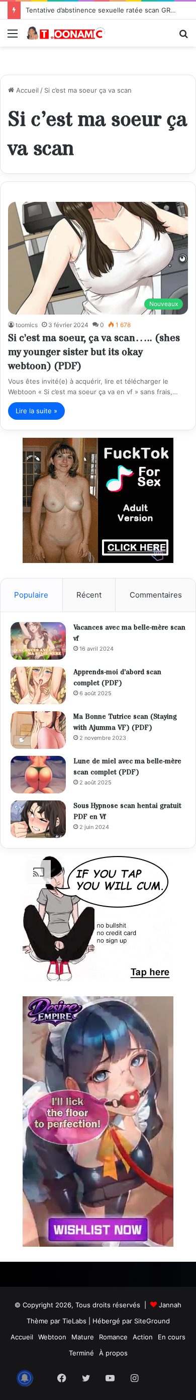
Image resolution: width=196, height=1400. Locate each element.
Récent (89, 595)
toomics (27, 325)
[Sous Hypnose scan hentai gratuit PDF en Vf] (38, 819)
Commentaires (156, 595)
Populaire (31, 595)
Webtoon (52, 1337)
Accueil (26, 90)
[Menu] (13, 37)
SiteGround (152, 1321)
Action (143, 1337)
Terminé (81, 1353)
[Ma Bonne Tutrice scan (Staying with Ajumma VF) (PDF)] (38, 730)
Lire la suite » (36, 411)
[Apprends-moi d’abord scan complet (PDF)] (38, 685)
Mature (82, 1337)
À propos (113, 1353)
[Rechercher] (183, 37)
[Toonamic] (65, 33)
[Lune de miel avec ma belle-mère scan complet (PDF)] (38, 774)
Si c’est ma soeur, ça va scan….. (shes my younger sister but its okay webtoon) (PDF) (94, 352)
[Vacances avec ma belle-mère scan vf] (38, 641)
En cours (171, 1337)
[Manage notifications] (25, 1378)
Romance (113, 1337)
